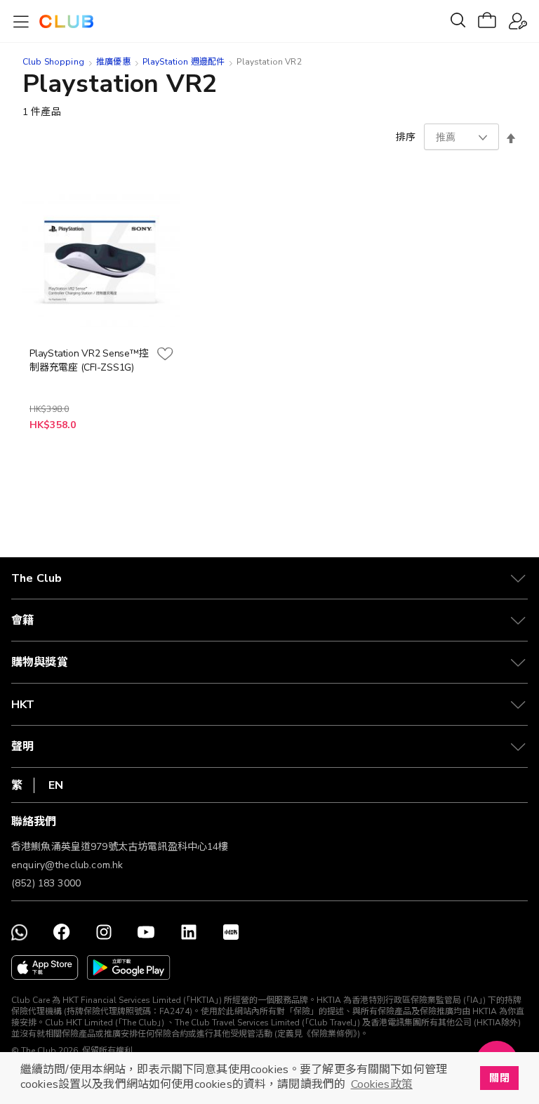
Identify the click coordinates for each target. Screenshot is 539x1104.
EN (55, 785)
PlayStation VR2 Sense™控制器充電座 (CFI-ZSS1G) (88, 360)
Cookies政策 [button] (382, 1084)
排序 (405, 137)
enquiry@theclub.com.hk (67, 865)
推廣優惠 (113, 61)
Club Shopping (53, 61)
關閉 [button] (499, 1078)
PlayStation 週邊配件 (183, 61)
